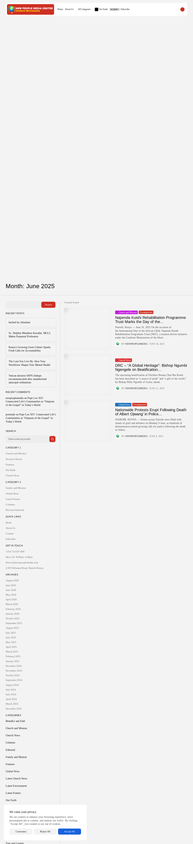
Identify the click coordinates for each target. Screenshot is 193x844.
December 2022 (14, 708)
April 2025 (11, 646)
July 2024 (11, 689)
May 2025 (11, 642)
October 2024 (13, 675)
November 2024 (14, 670)
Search (48, 304)
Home (60, 9)
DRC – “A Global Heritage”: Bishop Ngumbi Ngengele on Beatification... (151, 367)
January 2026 (12, 613)
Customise (21, 831)
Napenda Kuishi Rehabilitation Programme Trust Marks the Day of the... (150, 319)
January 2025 (12, 661)
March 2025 (12, 651)
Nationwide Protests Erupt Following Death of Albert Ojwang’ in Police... (150, 412)
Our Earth (103, 9)
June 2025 (11, 637)
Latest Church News (16, 778)
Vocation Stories (14, 459)
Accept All (69, 831)
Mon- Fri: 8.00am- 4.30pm (19, 557)
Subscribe (119, 9)
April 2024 (11, 699)
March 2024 (12, 703)
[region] (45, 822)
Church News (125, 360)
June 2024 (11, 694)
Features (10, 464)
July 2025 (11, 632)
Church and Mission (128, 312)
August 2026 (12, 580)
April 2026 (11, 599)
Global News (124, 404)
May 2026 (11, 594)
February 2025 (13, 656)
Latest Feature (13, 499)
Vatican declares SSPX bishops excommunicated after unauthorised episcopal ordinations (28, 379)
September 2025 (14, 623)
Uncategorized (146, 312)
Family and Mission (16, 488)
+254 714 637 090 (15, 551)
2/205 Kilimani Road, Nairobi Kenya (24, 568)
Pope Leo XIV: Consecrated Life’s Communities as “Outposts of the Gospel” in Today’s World (30, 402)
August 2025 (12, 627)
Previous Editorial (15, 510)
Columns (10, 504)
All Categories (84, 9)
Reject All (45, 831)
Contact (10, 533)
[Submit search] (52, 439)
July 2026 (11, 585)
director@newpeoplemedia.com (22, 562)
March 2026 (12, 604)
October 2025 (13, 618)
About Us (69, 9)
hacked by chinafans (19, 322)
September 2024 (14, 680)
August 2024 (12, 685)
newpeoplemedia (136, 344)
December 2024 (14, 666)
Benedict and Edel (15, 721)
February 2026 (13, 609)
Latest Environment (16, 785)
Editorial (10, 750)
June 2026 (11, 590)
